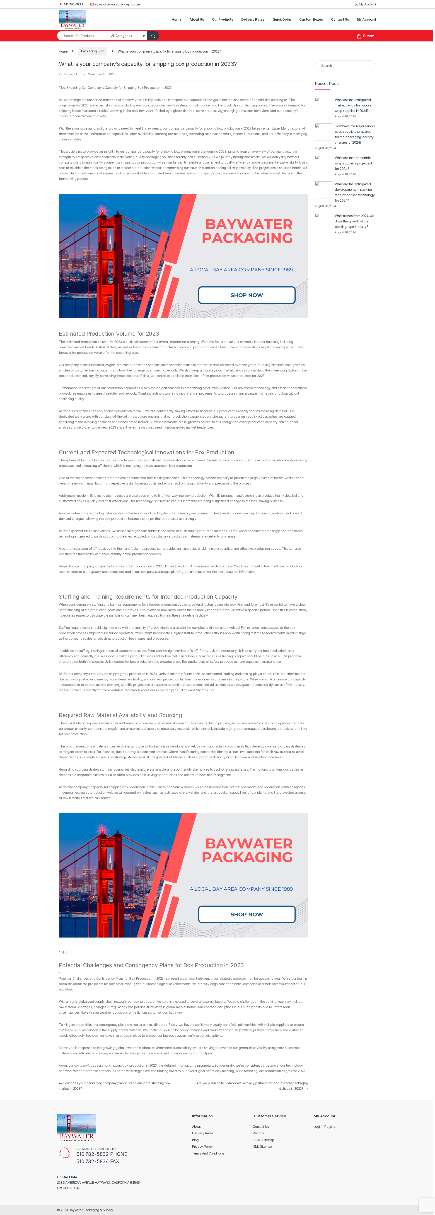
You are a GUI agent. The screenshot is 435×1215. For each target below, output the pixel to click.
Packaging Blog (92, 51)
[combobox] (83, 35)
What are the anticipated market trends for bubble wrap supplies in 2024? (353, 105)
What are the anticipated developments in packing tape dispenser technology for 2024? (355, 192)
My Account (367, 4)
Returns (258, 1133)
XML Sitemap (262, 1146)
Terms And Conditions (208, 1153)
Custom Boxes (311, 19)
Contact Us (340, 19)
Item (368, 36)
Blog (195, 1140)
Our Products (222, 19)
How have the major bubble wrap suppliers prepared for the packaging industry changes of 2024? (355, 134)
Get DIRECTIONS (69, 1188)
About (196, 1126)
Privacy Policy (202, 1146)
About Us (196, 19)
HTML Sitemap (263, 1140)
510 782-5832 (73, 4)
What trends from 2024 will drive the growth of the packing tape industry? (354, 221)
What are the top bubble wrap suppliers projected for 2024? (353, 163)
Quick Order (282, 19)
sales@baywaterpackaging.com (117, 4)
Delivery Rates (253, 19)
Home (176, 19)
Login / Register (325, 1126)
